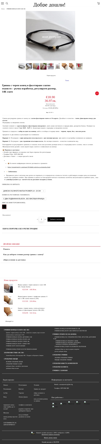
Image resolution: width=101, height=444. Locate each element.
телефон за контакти (25, 405)
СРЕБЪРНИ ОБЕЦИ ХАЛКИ (14, 364)
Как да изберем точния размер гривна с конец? (23, 254)
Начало (3, 8)
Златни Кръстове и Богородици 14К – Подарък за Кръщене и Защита (24, 355)
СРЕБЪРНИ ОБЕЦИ (11, 359)
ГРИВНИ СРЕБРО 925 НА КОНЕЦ (64, 334)
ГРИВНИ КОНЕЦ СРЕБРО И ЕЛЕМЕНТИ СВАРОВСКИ (70, 346)
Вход (5, 397)
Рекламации (7, 389)
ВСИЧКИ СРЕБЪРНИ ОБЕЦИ (14, 361)
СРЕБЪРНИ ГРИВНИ (59, 355)
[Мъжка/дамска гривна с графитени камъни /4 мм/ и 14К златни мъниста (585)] (8, 300)
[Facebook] (54, 392)
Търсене (21, 393)
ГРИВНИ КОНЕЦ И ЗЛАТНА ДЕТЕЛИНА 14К (19, 337)
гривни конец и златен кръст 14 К (15, 335)
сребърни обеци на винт (12, 368)
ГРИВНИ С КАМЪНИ (59, 370)
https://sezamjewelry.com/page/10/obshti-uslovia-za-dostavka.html (29, 167)
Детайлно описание (11, 244)
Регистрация (23, 385)
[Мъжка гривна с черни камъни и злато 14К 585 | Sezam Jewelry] (8, 288)
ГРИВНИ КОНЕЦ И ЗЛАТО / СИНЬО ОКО (18, 343)
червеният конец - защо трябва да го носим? (9, 407)
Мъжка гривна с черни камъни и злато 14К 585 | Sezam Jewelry (32, 286)
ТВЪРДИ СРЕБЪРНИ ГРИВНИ (63, 360)
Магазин (6, 413)
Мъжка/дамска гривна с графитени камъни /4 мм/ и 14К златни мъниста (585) (32, 297)
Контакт (21, 389)
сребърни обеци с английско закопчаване (17, 366)
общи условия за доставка (14, 260)
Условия (36, 385)
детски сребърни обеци (61, 351)
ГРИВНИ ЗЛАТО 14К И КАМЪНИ (15, 346)
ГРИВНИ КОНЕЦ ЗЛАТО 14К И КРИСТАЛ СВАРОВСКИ (71, 330)
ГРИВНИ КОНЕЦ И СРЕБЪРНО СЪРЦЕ (67, 341)
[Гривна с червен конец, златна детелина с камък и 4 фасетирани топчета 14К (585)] (8, 311)
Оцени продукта (51, 75)
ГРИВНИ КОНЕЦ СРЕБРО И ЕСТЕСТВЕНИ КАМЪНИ (21, 349)
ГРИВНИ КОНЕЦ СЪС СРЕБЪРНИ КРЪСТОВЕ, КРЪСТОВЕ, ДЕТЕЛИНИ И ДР (74, 337)
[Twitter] (58, 392)
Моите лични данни (50, 437)
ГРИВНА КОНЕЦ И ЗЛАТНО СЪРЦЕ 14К (17, 341)
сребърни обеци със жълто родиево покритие (67, 349)
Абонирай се (9, 321)
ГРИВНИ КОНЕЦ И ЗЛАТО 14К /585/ (16, 8)
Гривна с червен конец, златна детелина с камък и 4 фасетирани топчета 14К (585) (31, 309)
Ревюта (6, 249)
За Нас (5, 393)
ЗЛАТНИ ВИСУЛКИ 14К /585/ (14, 352)
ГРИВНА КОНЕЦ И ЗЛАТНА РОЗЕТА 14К (18, 339)
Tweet (67, 80)
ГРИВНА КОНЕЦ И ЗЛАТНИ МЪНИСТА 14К (67, 328)
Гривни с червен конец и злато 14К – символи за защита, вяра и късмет (25, 332)
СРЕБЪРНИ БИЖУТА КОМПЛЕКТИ (65, 363)
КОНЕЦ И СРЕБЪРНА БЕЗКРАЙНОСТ (67, 344)
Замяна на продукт (40, 389)
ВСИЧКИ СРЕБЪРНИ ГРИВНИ (63, 357)
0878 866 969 (64, 388)
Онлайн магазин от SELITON (50, 442)
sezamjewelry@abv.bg (66, 384)
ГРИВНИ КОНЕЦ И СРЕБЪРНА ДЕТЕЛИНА (68, 342)
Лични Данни (23, 397)
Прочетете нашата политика (51, 434)
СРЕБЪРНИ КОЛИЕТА (60, 367)
